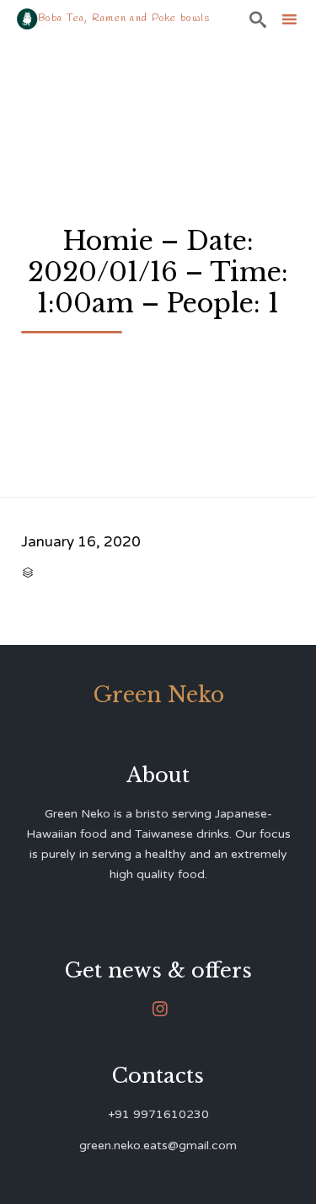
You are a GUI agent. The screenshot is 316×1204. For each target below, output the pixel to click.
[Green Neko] (27, 19)
